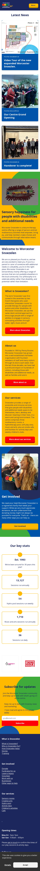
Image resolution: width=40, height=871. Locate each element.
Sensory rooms (8, 798)
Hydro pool (6, 803)
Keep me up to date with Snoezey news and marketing (20, 705)
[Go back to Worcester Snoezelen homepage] (14, 5)
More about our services (20, 439)
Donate (5, 768)
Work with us (7, 778)
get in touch (13, 842)
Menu (33, 5)
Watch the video (20, 192)
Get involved (20, 526)
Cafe (4, 810)
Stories (5, 751)
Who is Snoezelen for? (11, 746)
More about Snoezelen (20, 330)
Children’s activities (10, 808)
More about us (20, 382)
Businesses (6, 781)
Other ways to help (10, 783)
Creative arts (7, 801)
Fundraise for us (8, 771)
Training (5, 753)
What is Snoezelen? (10, 743)
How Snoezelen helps (11, 748)
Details (8, 865)
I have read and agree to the (19, 711)
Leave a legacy (8, 773)
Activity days (7, 806)
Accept (25, 865)
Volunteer (6, 776)
